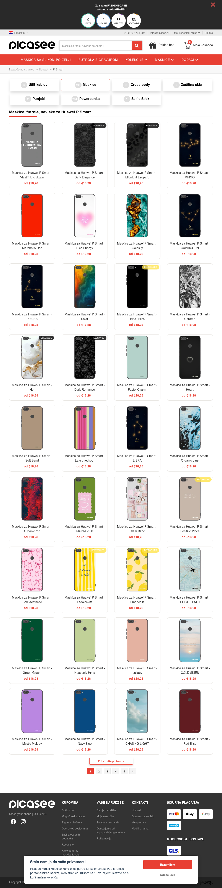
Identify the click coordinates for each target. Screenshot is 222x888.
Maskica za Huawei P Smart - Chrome (190, 316)
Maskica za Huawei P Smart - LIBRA (137, 458)
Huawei (43, 69)
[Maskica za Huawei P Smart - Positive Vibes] (190, 499)
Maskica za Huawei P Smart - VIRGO (190, 174)
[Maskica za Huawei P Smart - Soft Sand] (32, 428)
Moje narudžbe (105, 816)
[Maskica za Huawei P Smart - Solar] (85, 286)
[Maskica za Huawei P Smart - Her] (32, 357)
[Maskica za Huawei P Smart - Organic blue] (190, 428)
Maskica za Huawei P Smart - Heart (190, 387)
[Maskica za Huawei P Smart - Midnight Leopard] (137, 145)
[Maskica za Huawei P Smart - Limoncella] (137, 570)
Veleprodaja (139, 822)
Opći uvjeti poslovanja (75, 828)
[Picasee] (32, 44)
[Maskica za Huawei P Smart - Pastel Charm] (137, 357)
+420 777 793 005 (134, 32)
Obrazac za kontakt (143, 816)
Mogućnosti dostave (73, 816)
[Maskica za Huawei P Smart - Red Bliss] (190, 711)
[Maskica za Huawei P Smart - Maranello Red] (32, 216)
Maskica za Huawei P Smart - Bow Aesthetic (32, 599)
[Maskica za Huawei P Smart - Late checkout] (85, 428)
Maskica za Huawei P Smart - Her (32, 387)
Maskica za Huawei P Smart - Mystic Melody (32, 741)
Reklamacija (104, 838)
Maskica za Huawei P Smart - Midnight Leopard (137, 174)
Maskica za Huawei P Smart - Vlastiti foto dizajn (32, 174)
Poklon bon (68, 810)
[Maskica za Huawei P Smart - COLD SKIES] (190, 640)
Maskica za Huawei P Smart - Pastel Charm (137, 387)
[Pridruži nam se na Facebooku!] (13, 821)
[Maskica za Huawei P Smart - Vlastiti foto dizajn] (32, 145)
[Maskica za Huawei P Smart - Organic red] (32, 499)
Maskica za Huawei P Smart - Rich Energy (85, 245)
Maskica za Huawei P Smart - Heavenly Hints (85, 670)
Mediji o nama (140, 828)
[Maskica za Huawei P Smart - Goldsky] (137, 216)
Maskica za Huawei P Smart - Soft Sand (32, 458)
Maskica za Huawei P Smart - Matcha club (85, 528)
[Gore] (5, 882)
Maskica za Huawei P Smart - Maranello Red (32, 245)
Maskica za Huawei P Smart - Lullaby (137, 670)
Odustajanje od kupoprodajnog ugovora (111, 830)
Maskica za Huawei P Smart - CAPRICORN (190, 245)
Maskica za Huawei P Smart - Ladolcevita (85, 599)
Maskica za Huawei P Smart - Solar (85, 316)
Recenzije (68, 844)
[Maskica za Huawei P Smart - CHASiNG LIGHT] (137, 711)
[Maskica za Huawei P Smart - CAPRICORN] (190, 216)
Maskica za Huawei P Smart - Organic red (32, 528)
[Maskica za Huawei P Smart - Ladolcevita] (85, 570)
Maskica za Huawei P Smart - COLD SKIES (190, 670)
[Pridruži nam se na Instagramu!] (23, 821)
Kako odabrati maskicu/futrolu (71, 852)
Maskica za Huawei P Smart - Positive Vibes (190, 528)
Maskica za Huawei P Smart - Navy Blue (85, 741)
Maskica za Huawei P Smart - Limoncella (137, 599)
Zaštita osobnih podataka (71, 836)
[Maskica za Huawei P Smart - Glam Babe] (137, 499)
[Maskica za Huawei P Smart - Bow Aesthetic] (32, 570)
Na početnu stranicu (21, 69)
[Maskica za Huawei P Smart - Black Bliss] (137, 286)
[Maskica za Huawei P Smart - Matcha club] (85, 499)
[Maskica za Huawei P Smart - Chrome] (190, 286)
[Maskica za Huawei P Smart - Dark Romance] (85, 357)
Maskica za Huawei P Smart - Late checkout (85, 458)
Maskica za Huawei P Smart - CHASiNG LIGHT (137, 741)
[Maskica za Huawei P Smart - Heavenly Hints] (85, 640)
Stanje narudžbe (106, 810)
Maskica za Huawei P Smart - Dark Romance (85, 387)
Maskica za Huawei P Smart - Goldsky (137, 245)
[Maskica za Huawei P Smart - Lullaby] (137, 640)
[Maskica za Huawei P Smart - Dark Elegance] (85, 145)
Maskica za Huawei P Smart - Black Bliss (137, 316)
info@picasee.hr (159, 32)
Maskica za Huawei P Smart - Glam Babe (137, 528)
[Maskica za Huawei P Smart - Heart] (190, 357)
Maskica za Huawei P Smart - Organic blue (190, 458)
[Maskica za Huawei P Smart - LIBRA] (137, 428)
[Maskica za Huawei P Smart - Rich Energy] (85, 216)
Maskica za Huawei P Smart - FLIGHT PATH (190, 599)
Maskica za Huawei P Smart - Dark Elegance (85, 174)
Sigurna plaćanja (72, 822)
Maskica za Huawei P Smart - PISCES (32, 316)
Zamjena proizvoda (108, 822)
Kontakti (136, 810)
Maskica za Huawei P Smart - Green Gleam (32, 670)
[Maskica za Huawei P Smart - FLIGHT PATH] (190, 570)
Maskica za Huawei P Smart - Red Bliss (190, 741)
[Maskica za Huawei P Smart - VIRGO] (190, 145)
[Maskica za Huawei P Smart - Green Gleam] (32, 640)
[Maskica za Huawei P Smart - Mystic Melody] (32, 711)
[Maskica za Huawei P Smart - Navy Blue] (85, 711)
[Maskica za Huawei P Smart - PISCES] (32, 286)
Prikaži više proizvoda (111, 761)
